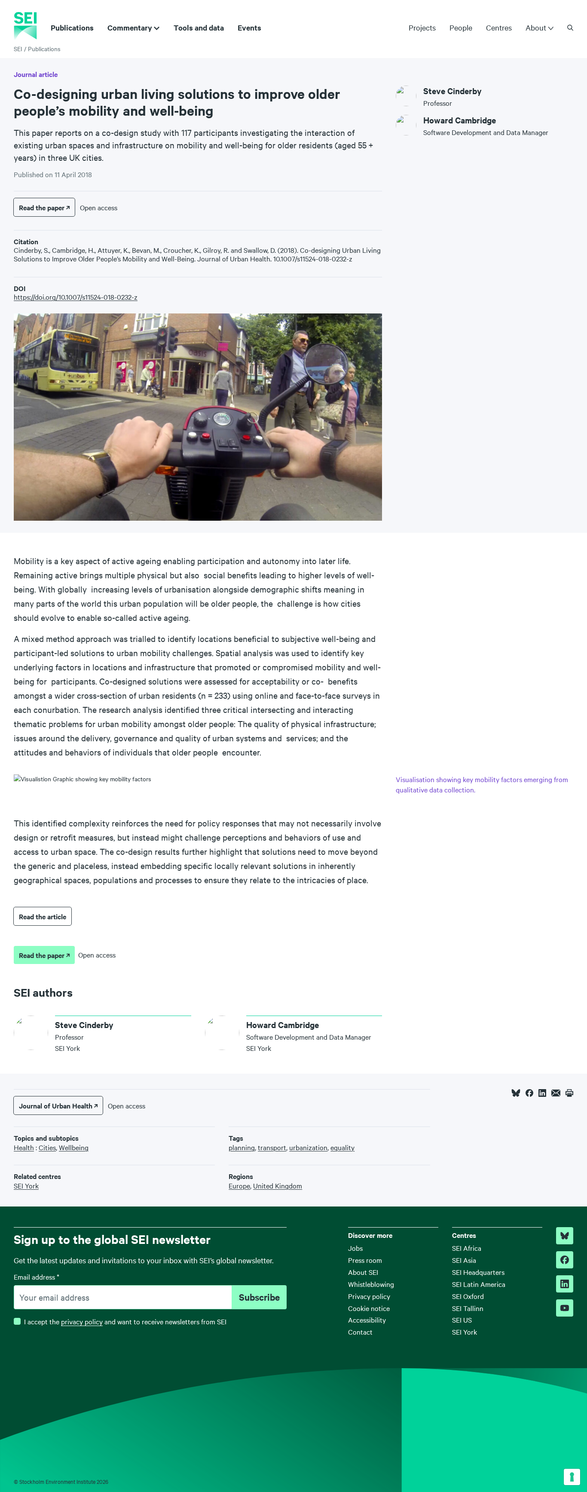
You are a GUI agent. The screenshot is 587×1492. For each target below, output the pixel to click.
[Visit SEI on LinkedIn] (564, 1283)
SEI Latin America (478, 1284)
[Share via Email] (555, 1093)
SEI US (462, 1319)
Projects (422, 27)
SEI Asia (464, 1260)
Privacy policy (369, 1296)
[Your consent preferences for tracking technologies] (572, 1477)
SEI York (464, 1331)
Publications (72, 27)
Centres (499, 27)
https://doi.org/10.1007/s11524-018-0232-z (76, 296)
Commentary (129, 27)
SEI (18, 48)
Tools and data (199, 27)
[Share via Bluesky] (515, 1093)
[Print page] (569, 1093)
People (460, 27)
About (536, 27)
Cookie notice (369, 1308)
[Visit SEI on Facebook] (564, 1259)
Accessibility (367, 1319)
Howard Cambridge (459, 120)
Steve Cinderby (452, 91)
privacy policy (82, 1321)
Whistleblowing (371, 1284)
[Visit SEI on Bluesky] (564, 1235)
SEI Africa (466, 1248)
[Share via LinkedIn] (542, 1093)
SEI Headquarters (478, 1272)
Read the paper (41, 207)
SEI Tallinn (467, 1308)
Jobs (355, 1248)
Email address (36, 1276)
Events (249, 27)
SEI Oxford (468, 1296)
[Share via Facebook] (529, 1093)
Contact (360, 1331)
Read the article (42, 916)
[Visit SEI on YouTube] (564, 1308)
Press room (365, 1260)
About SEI (363, 1272)
